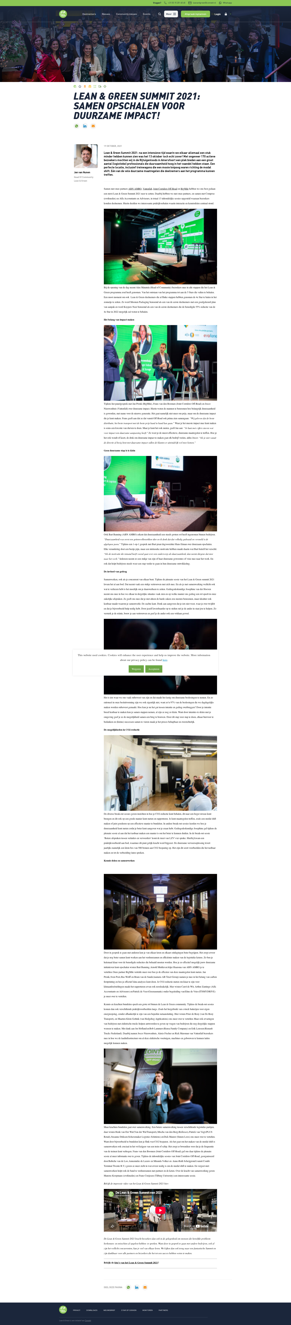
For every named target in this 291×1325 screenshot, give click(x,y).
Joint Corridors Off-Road (165, 188)
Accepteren (153, 668)
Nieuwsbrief (109, 1310)
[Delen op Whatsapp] (77, 126)
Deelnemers (89, 13)
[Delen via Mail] (93, 126)
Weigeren (136, 668)
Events (146, 13)
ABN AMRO (135, 188)
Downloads (91, 1310)
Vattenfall (147, 188)
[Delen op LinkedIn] (85, 126)
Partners (163, 1310)
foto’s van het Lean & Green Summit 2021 (136, 1262)
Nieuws (106, 13)
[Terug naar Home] (63, 17)
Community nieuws (126, 13)
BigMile (185, 188)
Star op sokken (128, 1310)
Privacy (76, 1310)
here (165, 660)
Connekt (88, 1320)
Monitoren (147, 1310)
